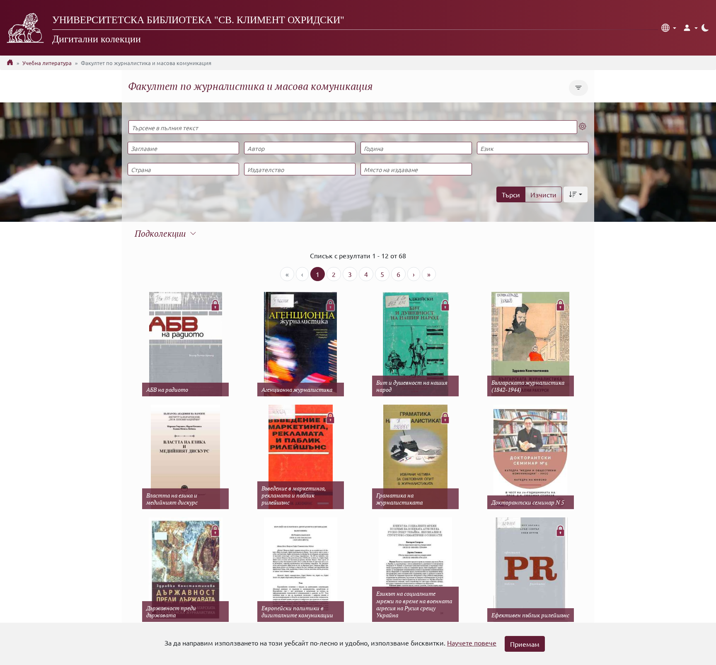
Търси (511, 194)
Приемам (524, 644)
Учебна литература (47, 62)
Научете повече (471, 642)
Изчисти (543, 194)
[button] (669, 27)
